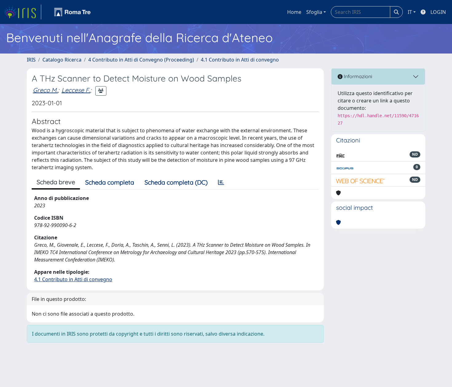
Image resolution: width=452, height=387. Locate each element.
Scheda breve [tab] (56, 182)
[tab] (221, 182)
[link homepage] (22, 12)
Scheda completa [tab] (109, 182)
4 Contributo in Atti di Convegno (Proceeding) (141, 59)
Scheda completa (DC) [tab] (176, 182)
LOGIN (438, 12)
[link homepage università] (72, 12)
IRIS (31, 59)
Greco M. (45, 90)
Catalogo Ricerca (61, 59)
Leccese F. (75, 90)
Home (294, 12)
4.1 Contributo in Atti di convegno (240, 59)
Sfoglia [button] (314, 12)
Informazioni (357, 76)
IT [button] (410, 12)
